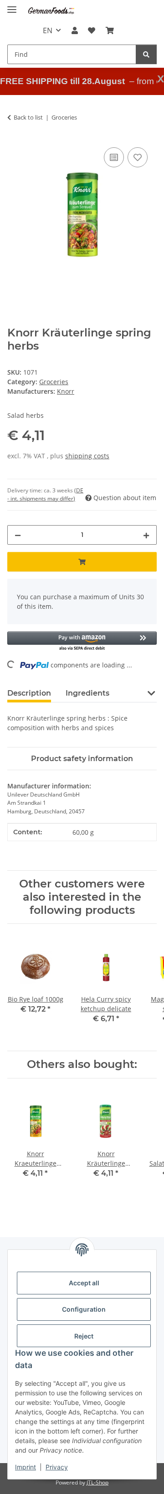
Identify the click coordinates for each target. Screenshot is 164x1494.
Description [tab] (29, 693)
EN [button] (47, 30)
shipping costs (87, 455)
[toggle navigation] (11, 5)
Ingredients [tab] (87, 693)
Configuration (84, 1309)
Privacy (57, 1467)
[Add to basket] (82, 562)
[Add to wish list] (138, 157)
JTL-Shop (97, 1482)
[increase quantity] (146, 535)
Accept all (84, 1283)
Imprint (25, 1467)
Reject (83, 1336)
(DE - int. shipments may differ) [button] (45, 494)
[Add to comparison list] (114, 157)
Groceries (53, 381)
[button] (75, 30)
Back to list (28, 117)
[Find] (146, 54)
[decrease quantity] (18, 535)
